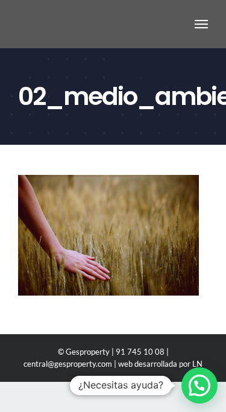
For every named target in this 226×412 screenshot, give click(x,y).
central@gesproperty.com (68, 364)
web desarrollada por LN (160, 364)
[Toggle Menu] (202, 24)
